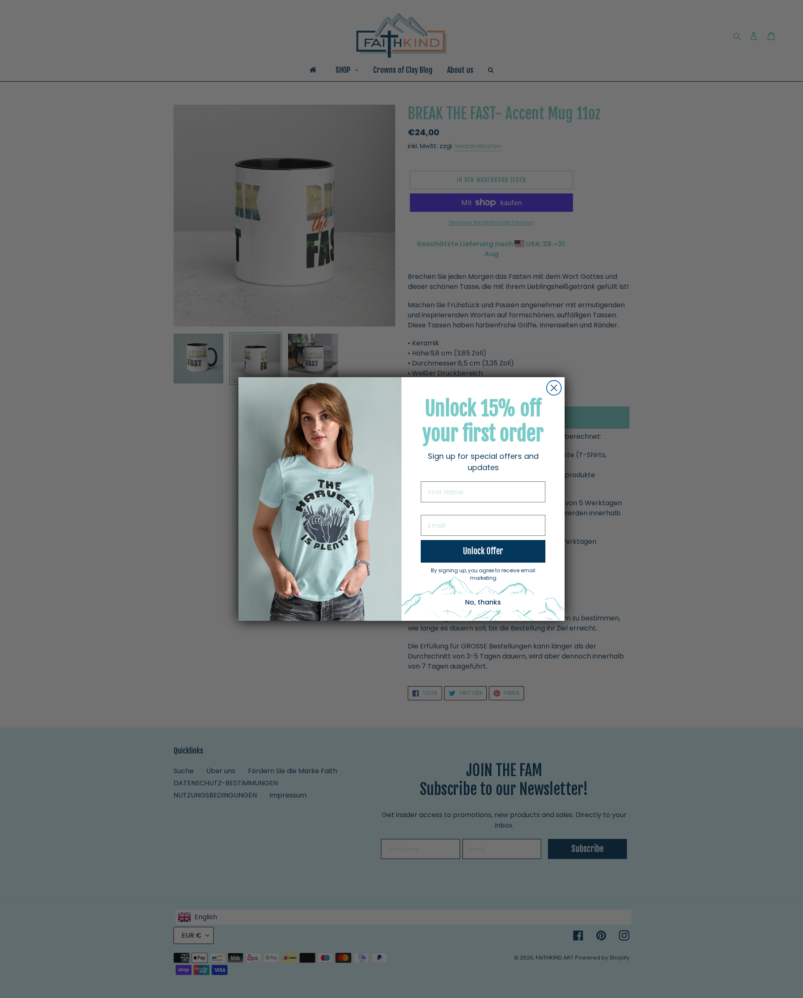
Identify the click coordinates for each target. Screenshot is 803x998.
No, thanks (483, 602)
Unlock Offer (483, 551)
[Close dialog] (554, 388)
